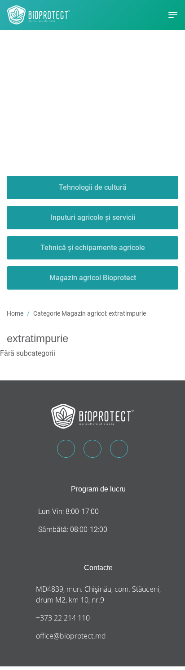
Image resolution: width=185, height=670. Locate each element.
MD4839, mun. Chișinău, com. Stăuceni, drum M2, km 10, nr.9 (98, 594)
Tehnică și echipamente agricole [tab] (92, 247)
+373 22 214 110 (63, 618)
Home (15, 313)
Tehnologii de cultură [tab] (93, 187)
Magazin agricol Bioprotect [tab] (92, 277)
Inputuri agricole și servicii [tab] (92, 217)
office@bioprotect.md (71, 636)
